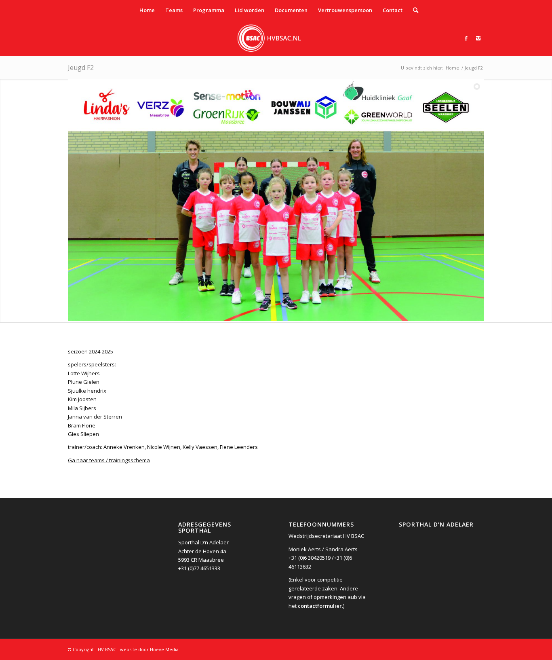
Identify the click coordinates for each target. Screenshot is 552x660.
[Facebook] (466, 38)
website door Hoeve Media (149, 649)
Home (452, 68)
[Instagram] (478, 38)
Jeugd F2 (81, 67)
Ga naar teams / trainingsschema (109, 460)
